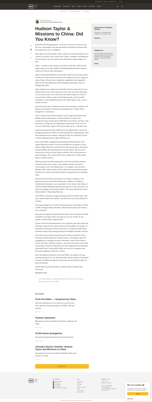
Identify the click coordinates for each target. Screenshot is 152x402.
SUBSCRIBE (86, 11)
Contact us (79, 381)
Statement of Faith (81, 387)
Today (79, 6)
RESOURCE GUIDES (75, 11)
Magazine (57, 6)
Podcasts (66, 6)
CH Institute (57, 383)
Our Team (79, 384)
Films (85, 6)
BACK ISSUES (64, 11)
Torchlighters (57, 386)
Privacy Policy (80, 390)
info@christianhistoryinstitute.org (109, 388)
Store (99, 6)
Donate (105, 1)
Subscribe (98, 1)
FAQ (78, 389)
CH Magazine (57, 384)
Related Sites (80, 392)
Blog (73, 6)
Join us (79, 386)
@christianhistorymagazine (60, 387)
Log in (121, 1)
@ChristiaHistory (58, 381)
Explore (92, 6)
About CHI (113, 1)
